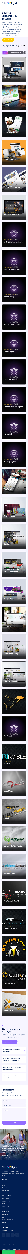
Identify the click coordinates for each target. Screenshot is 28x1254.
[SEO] (14, 1217)
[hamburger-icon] (25, 2)
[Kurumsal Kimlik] (14, 1201)
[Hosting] (14, 1222)
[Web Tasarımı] (14, 1204)
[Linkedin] (17, 1235)
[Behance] (13, 1235)
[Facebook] (8, 1235)
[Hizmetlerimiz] (14, 1188)
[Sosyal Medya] (14, 1206)
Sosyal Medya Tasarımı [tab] (15, 52)
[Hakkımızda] (14, 1183)
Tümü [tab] (4, 52)
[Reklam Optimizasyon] (14, 1220)
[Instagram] (3, 1235)
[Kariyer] (14, 1185)
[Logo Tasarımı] (14, 1199)
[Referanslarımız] (14, 1191)
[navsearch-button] (22, 3)
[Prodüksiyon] (14, 1215)
